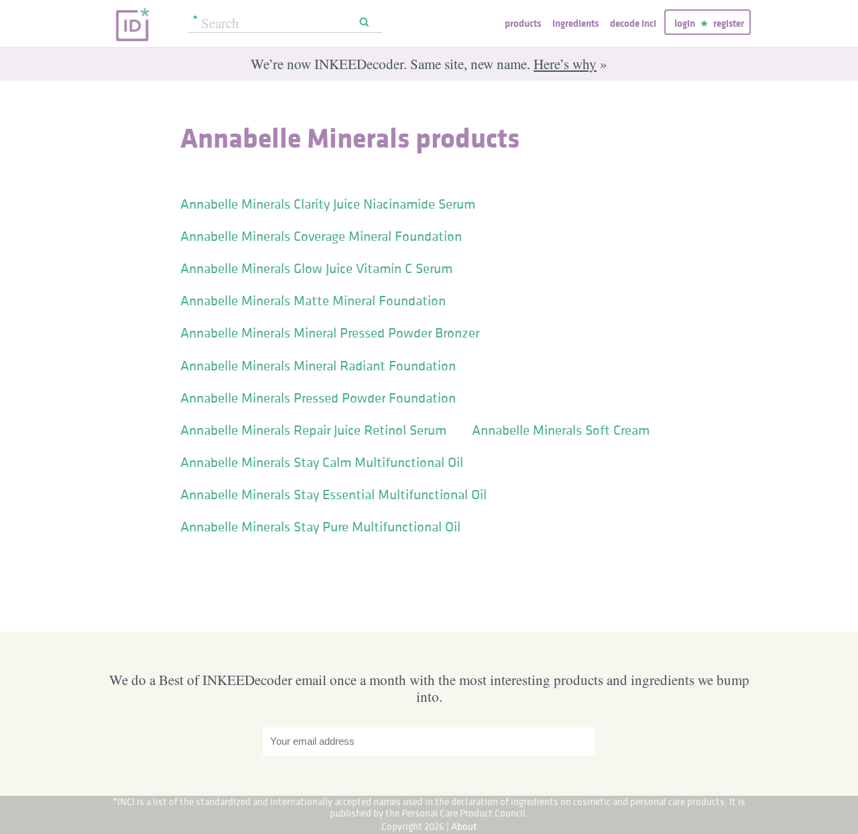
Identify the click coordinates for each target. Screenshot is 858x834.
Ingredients (575, 23)
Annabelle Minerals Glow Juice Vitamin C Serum (316, 268)
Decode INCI (633, 23)
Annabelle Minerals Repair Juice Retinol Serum (313, 430)
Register (728, 23)
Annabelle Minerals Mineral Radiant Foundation (318, 365)
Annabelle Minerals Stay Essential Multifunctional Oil (333, 494)
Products (523, 23)
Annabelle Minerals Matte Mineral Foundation (313, 300)
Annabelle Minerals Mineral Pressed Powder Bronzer (329, 333)
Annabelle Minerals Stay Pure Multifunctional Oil (320, 526)
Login (684, 23)
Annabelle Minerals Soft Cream (561, 430)
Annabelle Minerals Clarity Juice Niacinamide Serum (327, 204)
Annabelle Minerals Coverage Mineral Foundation (321, 236)
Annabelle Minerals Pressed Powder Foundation (318, 398)
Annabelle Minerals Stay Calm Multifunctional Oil (321, 462)
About (464, 826)
